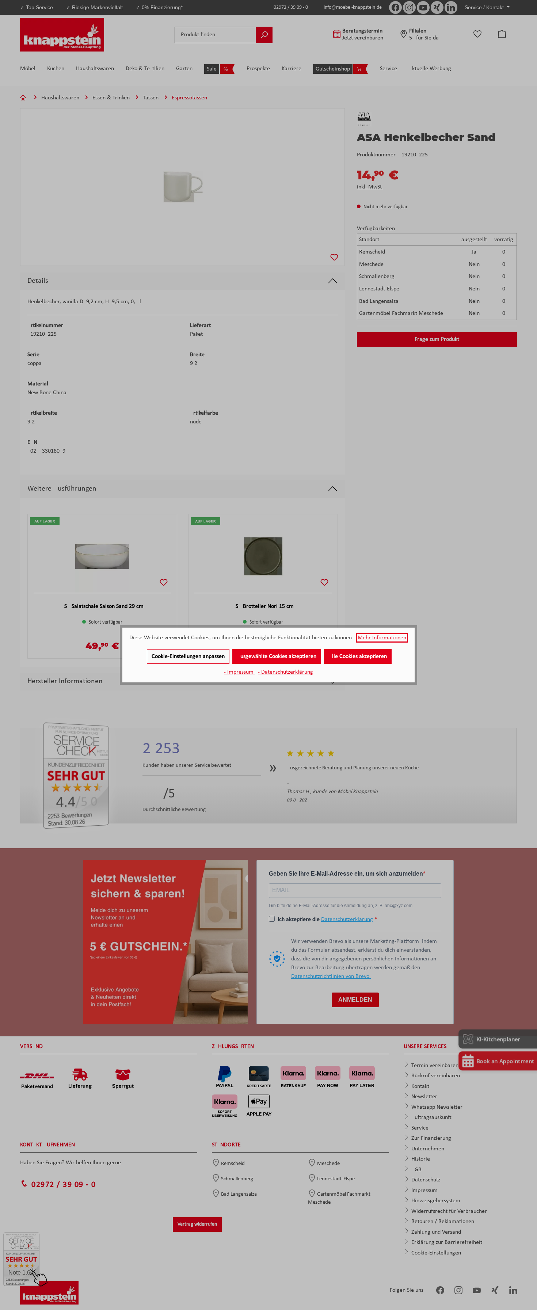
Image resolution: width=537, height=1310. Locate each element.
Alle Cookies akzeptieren (358, 656)
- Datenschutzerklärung (285, 672)
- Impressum (239, 672)
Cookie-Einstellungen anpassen (188, 656)
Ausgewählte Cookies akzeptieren (276, 656)
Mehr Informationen (382, 638)
